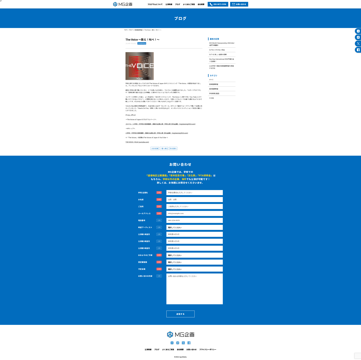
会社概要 (201, 4)
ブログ (177, 4)
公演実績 (168, 4)
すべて (211, 79)
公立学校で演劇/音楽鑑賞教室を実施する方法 (221, 67)
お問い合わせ (191, 349)
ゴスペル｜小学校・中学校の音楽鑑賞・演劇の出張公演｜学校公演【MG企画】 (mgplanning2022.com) (160, 124)
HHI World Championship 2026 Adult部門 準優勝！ (221, 44)
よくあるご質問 (189, 4)
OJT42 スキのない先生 (217, 50)
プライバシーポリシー (207, 349)
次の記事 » (173, 148)
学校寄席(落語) (214, 93)
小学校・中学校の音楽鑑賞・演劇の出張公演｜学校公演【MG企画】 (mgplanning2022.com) (157, 133)
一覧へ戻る (164, 148)
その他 (211, 98)
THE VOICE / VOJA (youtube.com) (137, 142)
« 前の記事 (154, 148)
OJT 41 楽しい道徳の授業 (218, 54)
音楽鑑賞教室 (213, 84)
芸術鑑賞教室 (213, 89)
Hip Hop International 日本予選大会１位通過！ (221, 60)
